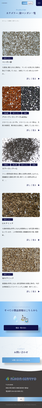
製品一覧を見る (21, 328)
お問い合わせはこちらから (21, 360)
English (30, 3)
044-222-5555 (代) (17, 391)
